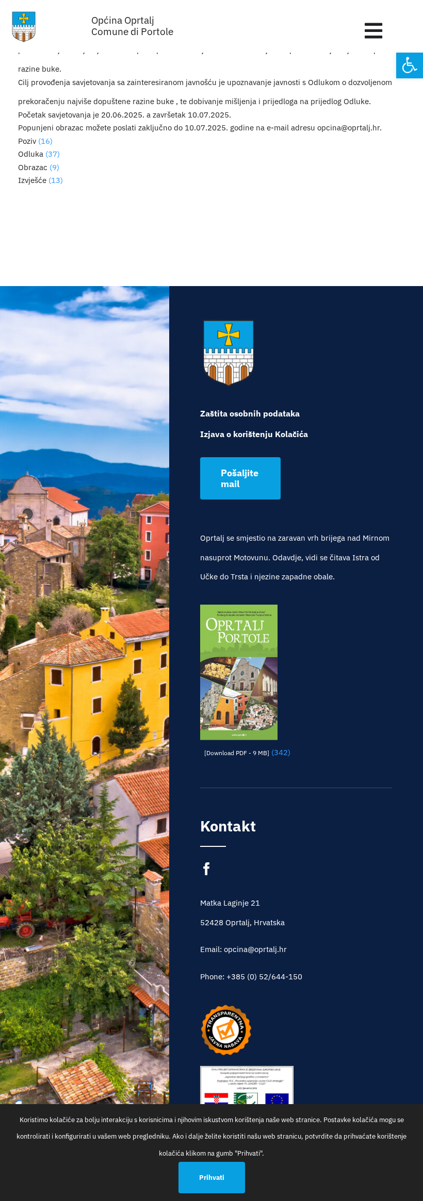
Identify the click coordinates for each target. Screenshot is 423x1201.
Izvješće (32, 180)
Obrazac (32, 167)
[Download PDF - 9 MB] (236, 753)
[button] (409, 65)
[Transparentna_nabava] (226, 1008)
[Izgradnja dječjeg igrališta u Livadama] (247, 1097)
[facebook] (206, 868)
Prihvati (211, 1177)
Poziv (27, 141)
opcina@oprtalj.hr (348, 127)
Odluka (30, 154)
